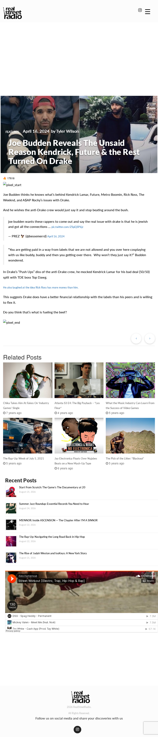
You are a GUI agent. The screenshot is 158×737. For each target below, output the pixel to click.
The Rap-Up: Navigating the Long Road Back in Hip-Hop (52, 536)
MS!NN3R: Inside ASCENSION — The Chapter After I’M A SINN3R (58, 520)
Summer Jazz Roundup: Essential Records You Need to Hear (54, 503)
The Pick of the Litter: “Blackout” (125, 458)
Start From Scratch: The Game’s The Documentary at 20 (52, 487)
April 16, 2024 (56, 236)
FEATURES (12, 132)
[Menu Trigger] (147, 11)
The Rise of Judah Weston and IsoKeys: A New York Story (53, 553)
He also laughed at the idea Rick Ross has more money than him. (40, 287)
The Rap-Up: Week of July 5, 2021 (23, 458)
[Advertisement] (79, 53)
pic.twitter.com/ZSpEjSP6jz (67, 226)
